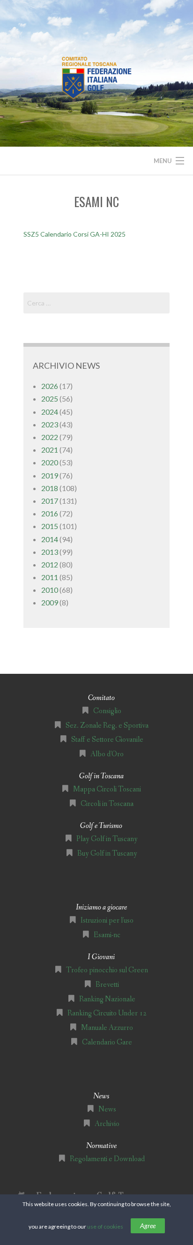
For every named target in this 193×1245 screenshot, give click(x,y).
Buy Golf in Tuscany (107, 853)
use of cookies (105, 1226)
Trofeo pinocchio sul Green (107, 970)
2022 (49, 436)
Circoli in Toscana (107, 804)
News (107, 1109)
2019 (49, 475)
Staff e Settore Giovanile (107, 740)
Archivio (107, 1124)
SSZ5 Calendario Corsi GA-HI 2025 (74, 234)
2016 (49, 513)
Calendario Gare (107, 1042)
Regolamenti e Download (107, 1159)
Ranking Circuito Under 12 (107, 1013)
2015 (49, 526)
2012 (49, 564)
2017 (49, 500)
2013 (49, 551)
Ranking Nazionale (107, 999)
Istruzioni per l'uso (107, 920)
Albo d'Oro (107, 754)
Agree (148, 1226)
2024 (49, 411)
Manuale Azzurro (107, 1028)
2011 (49, 577)
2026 (49, 385)
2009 (49, 602)
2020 (49, 462)
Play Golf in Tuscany (107, 839)
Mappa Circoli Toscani (107, 789)
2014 (49, 539)
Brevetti (107, 985)
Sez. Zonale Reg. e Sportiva (107, 726)
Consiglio (107, 711)
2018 (49, 488)
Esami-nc (107, 935)
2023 (49, 424)
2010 (49, 589)
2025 (49, 398)
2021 (49, 449)
